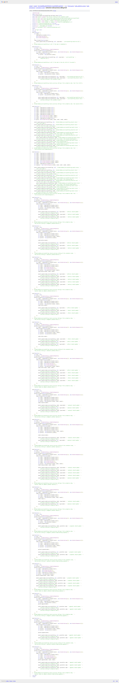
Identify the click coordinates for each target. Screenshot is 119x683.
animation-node (40, 7)
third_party (71, 6)
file (55, 10)
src (66, 6)
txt (114, 681)
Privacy (10, 681)
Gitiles (7, 681)
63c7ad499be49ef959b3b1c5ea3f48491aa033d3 (50, 6)
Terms (14, 681)
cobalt (31, 6)
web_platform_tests (80, 6)
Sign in (116, 2)
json (117, 681)
